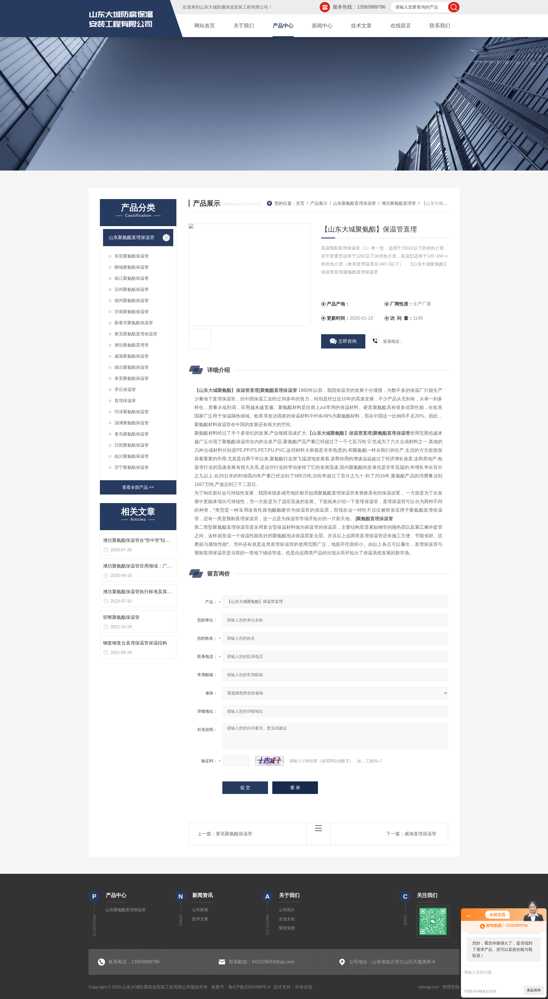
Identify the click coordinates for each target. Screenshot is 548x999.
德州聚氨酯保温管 (131, 300)
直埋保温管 (125, 400)
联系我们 (440, 26)
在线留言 (400, 26)
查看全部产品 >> (138, 487)
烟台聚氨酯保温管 (131, 367)
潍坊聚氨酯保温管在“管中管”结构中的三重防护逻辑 (154, 540)
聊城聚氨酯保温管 (131, 267)
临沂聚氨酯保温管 (131, 456)
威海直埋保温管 (420, 833)
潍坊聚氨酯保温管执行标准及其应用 (139, 591)
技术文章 (361, 26)
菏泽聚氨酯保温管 (131, 411)
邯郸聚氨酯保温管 (121, 617)
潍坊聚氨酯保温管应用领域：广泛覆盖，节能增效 (153, 566)
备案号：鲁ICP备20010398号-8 (240, 986)
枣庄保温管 (125, 389)
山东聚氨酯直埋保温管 (131, 237)
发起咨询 (534, 990)
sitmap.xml (428, 986)
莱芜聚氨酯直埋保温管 (135, 333)
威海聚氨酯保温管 (131, 356)
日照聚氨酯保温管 (131, 445)
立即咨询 (347, 341)
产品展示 (318, 203)
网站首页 (204, 26)
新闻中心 (322, 26)
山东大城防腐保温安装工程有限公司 (234, 7)
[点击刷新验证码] (269, 761)
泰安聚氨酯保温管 (131, 378)
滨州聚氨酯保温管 (131, 289)
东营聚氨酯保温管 (131, 256)
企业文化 (287, 919)
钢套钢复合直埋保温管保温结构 (135, 643)
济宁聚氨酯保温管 (131, 467)
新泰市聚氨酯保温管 (133, 322)
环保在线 (303, 986)
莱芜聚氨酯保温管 (234, 833)
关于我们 (243, 26)
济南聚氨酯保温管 (131, 311)
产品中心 (283, 26)
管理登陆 (451, 986)
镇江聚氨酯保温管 (131, 278)
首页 (300, 203)
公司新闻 (200, 909)
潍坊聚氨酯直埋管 (131, 345)
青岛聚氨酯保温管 (131, 433)
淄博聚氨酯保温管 (131, 422)
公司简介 (287, 909)
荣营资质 (287, 928)
